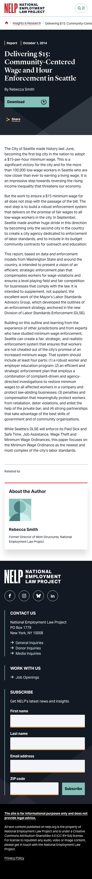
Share (16, 119)
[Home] (6, 23)
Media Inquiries (28, 653)
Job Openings (27, 677)
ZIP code (17, 778)
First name (19, 711)
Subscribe (73, 788)
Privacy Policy (14, 858)
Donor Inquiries (28, 648)
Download (16, 102)
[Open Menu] (81, 8)
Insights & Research (27, 23)
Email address (22, 756)
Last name (19, 733)
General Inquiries (29, 642)
